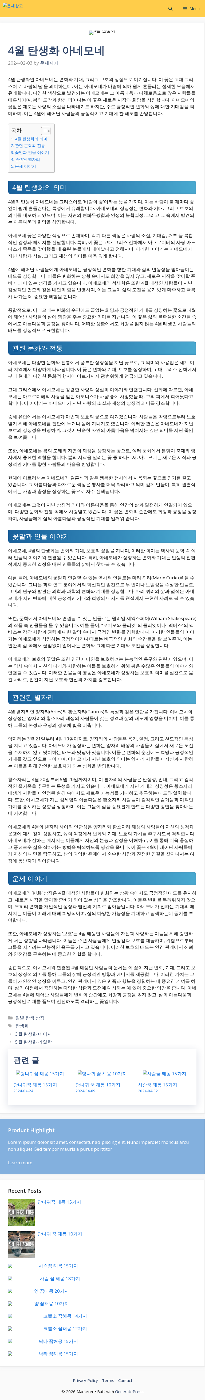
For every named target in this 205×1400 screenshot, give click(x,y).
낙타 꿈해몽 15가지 (58, 1341)
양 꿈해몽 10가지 (51, 1303)
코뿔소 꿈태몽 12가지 (65, 1328)
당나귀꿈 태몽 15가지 (35, 1085)
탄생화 (22, 1026)
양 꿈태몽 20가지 (51, 1291)
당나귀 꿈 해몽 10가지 (98, 1085)
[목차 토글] (43, 131)
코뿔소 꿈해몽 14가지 (65, 1316)
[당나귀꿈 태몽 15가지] (40, 1073)
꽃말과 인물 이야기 (32, 152)
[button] (170, 8)
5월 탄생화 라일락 (33, 1042)
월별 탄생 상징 (30, 1018)
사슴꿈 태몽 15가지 (157, 1085)
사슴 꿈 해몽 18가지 (60, 1278)
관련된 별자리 (27, 159)
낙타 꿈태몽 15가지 (58, 1354)
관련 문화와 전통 (30, 145)
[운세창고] (29, 8)
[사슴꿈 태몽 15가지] (164, 1073)
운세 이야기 (25, 166)
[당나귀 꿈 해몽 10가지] (102, 1073)
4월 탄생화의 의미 (31, 138)
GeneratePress (129, 1391)
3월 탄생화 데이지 (33, 1034)
